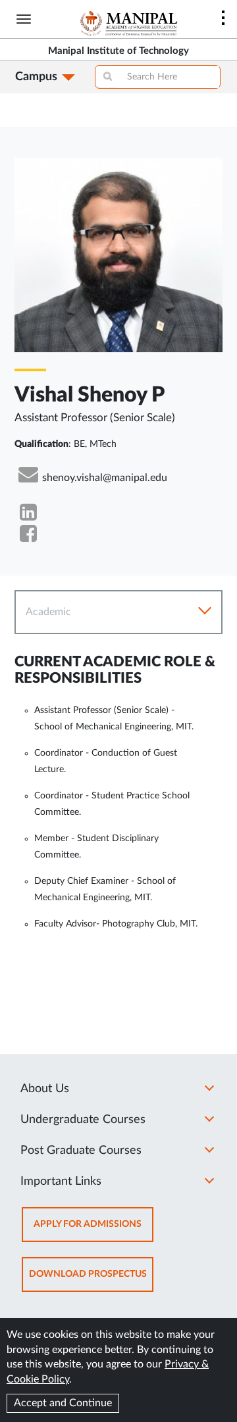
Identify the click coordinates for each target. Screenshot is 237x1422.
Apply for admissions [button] (93, 1230)
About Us (44, 1089)
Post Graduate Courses (81, 1151)
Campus (36, 77)
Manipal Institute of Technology (118, 51)
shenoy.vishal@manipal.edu (104, 477)
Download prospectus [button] (91, 1280)
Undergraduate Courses (82, 1120)
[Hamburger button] (24, 19)
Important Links (60, 1181)
